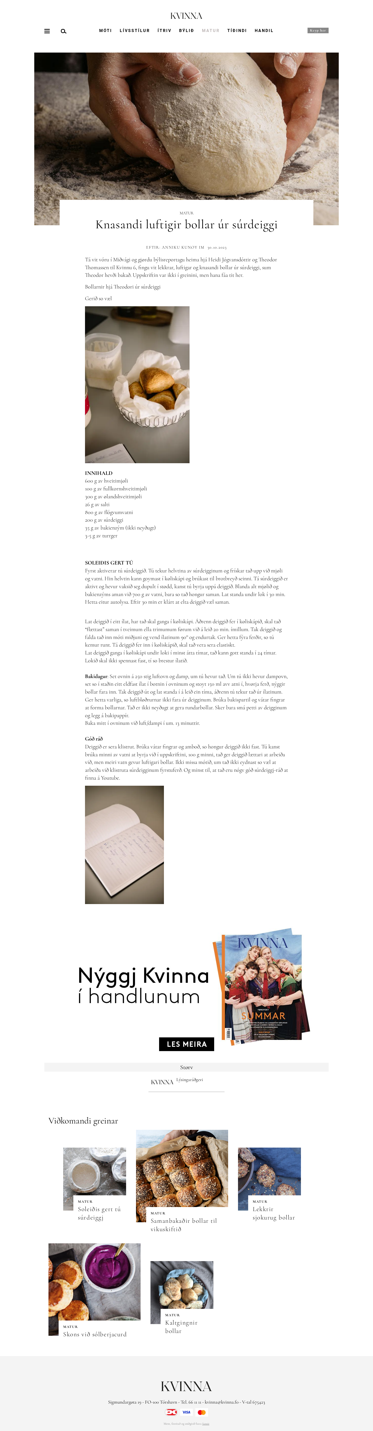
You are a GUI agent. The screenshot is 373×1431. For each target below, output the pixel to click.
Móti (105, 30)
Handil (264, 30)
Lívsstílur (135, 30)
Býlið (186, 30)
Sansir (205, 1423)
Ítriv (165, 30)
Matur (211, 30)
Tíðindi (237, 30)
